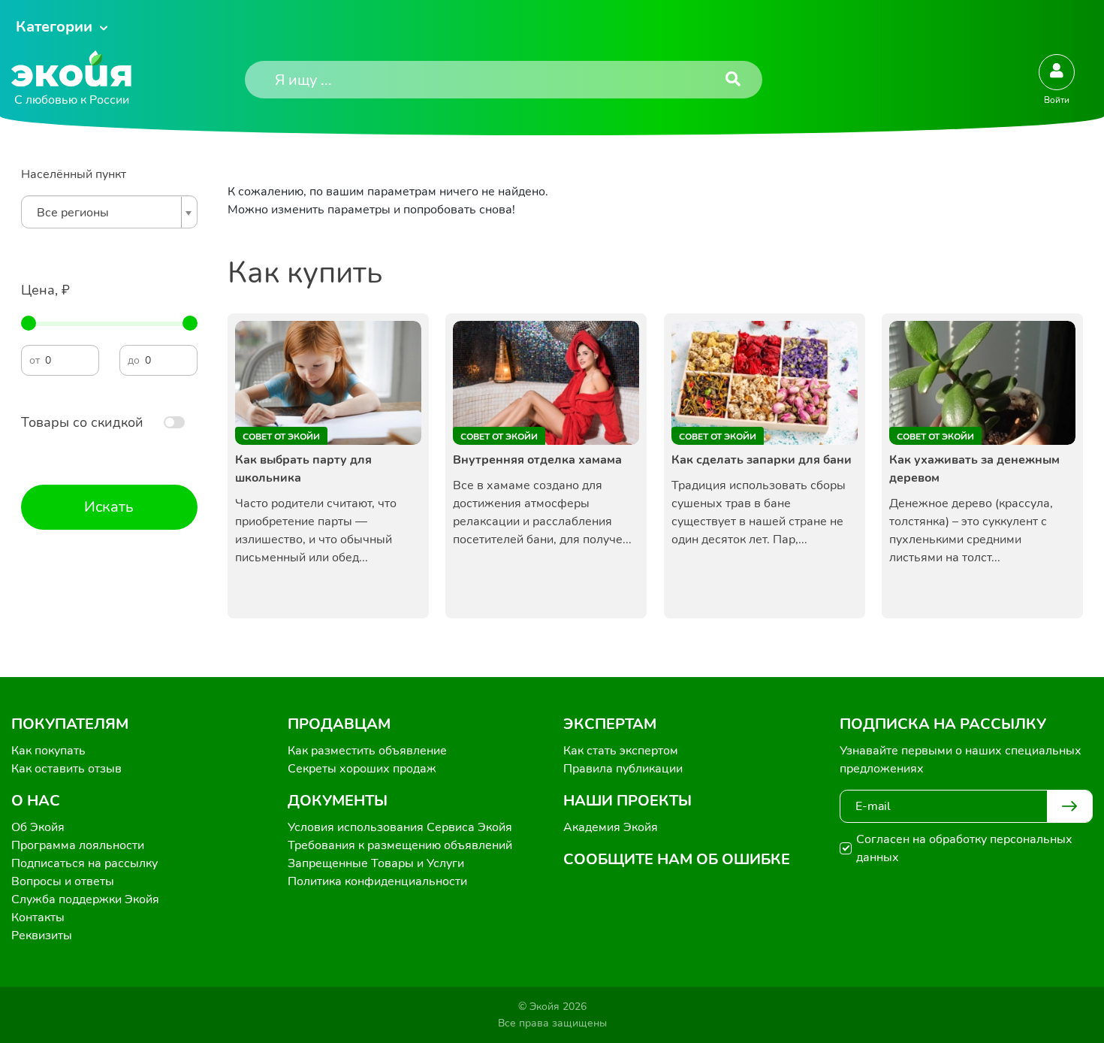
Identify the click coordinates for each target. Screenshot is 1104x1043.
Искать (109, 507)
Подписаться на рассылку (84, 863)
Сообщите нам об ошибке (676, 859)
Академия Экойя (610, 827)
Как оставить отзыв (66, 768)
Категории (54, 27)
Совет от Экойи (281, 437)
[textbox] (105, 213)
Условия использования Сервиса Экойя (400, 827)
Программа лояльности (77, 845)
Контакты (38, 917)
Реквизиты (41, 935)
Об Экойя (38, 827)
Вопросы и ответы (62, 881)
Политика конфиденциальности (377, 881)
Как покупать (48, 750)
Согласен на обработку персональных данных (964, 848)
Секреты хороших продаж (362, 768)
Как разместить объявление (367, 750)
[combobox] (109, 211)
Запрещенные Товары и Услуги (376, 863)
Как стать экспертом (620, 750)
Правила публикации (623, 768)
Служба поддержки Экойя (85, 899)
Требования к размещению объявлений (400, 845)
